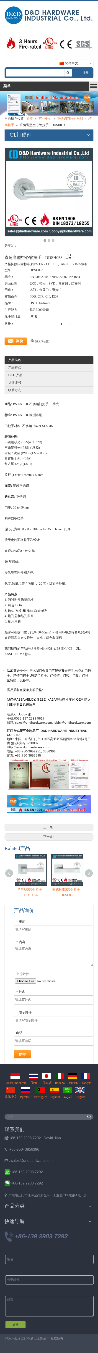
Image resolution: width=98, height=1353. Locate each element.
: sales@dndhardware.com (28, 1161)
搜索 (85, 72)
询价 (19, 341)
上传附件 (22, 974)
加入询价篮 (42, 341)
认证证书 (14, 382)
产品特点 (14, 367)
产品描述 (14, 360)
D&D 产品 (15, 375)
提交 (22, 1054)
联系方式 (14, 390)
